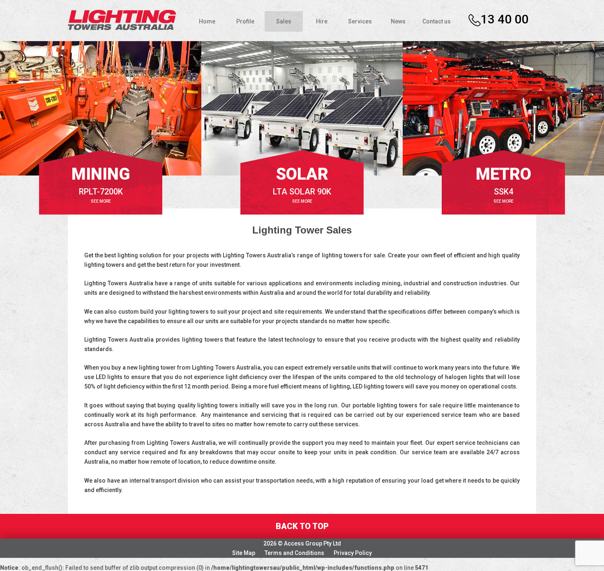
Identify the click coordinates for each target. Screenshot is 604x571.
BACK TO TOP (302, 526)
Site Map (243, 553)
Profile (245, 21)
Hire (321, 21)
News (398, 21)
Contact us (436, 21)
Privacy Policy (353, 553)
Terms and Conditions (294, 553)
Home (207, 21)
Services (360, 21)
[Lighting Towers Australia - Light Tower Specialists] (122, 19)
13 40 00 (504, 19)
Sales (283, 21)
